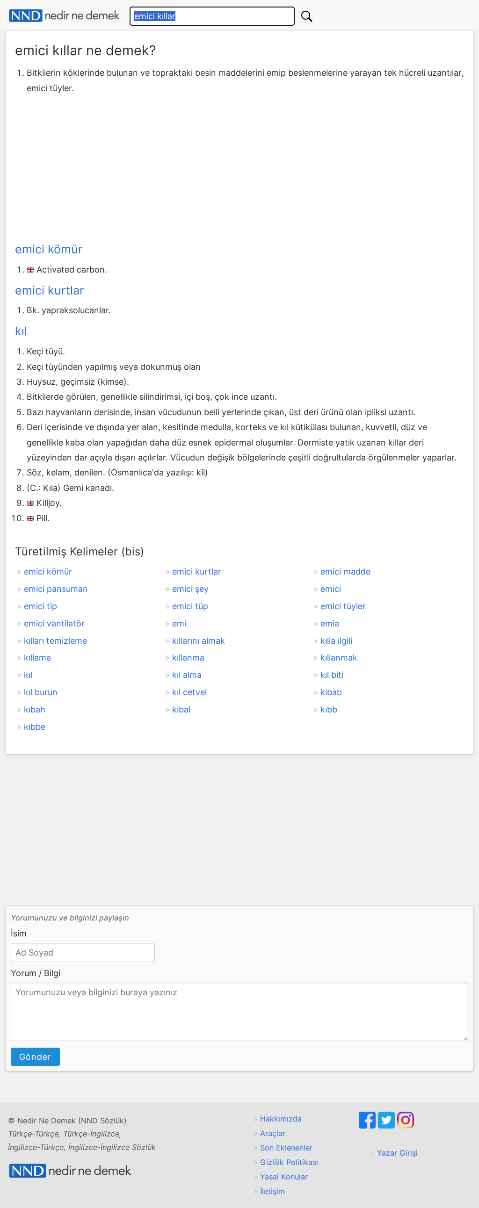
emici (330, 589)
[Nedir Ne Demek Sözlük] (64, 15)
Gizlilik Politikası (289, 1162)
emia (329, 623)
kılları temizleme (55, 641)
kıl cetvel (189, 692)
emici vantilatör (54, 623)
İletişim (272, 1191)
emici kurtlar (49, 290)
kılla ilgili (336, 641)
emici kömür (48, 249)
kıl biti (331, 675)
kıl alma (187, 675)
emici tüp (190, 606)
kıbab (331, 692)
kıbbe (34, 727)
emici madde (345, 571)
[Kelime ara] (307, 16)
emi (179, 623)
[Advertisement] (239, 166)
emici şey (190, 589)
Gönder (35, 1057)
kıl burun (41, 692)
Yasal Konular (284, 1176)
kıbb (328, 709)
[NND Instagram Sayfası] (405, 1125)
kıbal (181, 709)
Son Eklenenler (286, 1147)
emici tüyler (343, 606)
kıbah (34, 709)
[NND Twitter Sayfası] (387, 1125)
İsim (19, 933)
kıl (21, 331)
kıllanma (188, 657)
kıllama (37, 657)
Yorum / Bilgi (35, 973)
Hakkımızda (281, 1118)
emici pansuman (56, 589)
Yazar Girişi (397, 1153)
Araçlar (272, 1133)
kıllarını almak (198, 641)
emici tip (40, 606)
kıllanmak (338, 657)
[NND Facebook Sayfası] (368, 1125)
